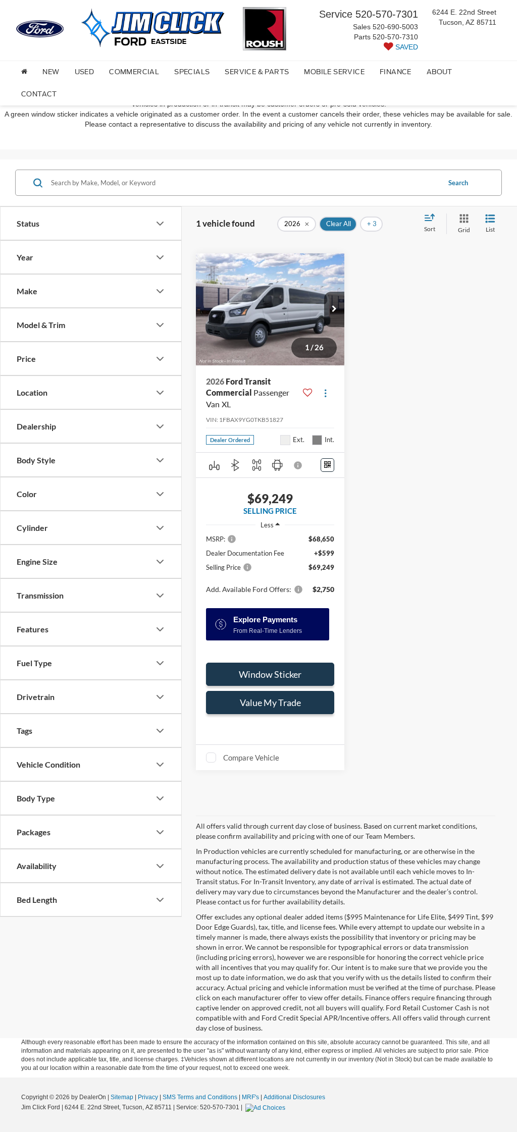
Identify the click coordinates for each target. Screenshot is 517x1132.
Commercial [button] (134, 72)
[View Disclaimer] (298, 465)
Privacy (148, 1097)
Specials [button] (192, 72)
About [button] (439, 72)
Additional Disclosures (294, 1097)
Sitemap (122, 1097)
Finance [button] (395, 72)
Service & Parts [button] (257, 72)
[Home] (24, 72)
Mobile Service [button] (334, 72)
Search (458, 183)
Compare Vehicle (251, 757)
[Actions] (325, 393)
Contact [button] (39, 94)
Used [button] (84, 72)
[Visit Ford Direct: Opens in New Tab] (266, 1107)
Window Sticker (270, 674)
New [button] (50, 72)
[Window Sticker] (327, 465)
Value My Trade (270, 702)
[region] (270, 569)
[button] (334, 309)
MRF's (250, 1097)
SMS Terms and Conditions (200, 1097)
